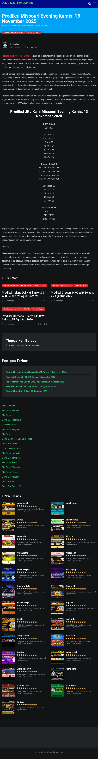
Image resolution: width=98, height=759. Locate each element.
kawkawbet (71, 619)
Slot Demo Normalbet (11, 453)
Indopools (21, 536)
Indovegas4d (23, 503)
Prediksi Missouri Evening (13, 32)
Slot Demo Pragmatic (11, 429)
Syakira (16, 44)
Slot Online (7, 434)
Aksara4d (70, 586)
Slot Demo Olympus (11, 467)
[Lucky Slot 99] (8, 646)
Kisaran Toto (23, 685)
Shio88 (20, 520)
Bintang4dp (71, 569)
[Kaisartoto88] (57, 530)
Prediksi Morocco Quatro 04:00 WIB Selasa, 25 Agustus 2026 (24, 317)
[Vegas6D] (57, 613)
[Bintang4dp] (57, 580)
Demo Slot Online (9, 443)
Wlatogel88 (71, 553)
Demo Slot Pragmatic (11, 420)
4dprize (69, 536)
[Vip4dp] (8, 630)
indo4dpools (71, 503)
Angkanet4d (22, 553)
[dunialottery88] (8, 613)
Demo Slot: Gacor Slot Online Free (17, 439)
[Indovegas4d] (8, 514)
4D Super (21, 702)
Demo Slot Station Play (12, 486)
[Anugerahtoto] (8, 597)
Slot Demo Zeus (9, 406)
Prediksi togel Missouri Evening (16, 56)
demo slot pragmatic (17, 2)
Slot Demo (6, 415)
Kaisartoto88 (72, 520)
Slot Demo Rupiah (10, 472)
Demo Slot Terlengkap (12, 458)
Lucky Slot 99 (23, 636)
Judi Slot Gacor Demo (11, 448)
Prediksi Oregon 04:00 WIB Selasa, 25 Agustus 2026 (30, 377)
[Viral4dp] (8, 663)
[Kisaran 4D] (57, 696)
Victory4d (70, 636)
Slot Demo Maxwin (10, 410)
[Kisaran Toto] (8, 696)
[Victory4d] (57, 646)
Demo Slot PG (8, 481)
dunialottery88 (23, 602)
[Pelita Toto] (57, 679)
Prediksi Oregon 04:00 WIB (62, 285)
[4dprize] (57, 547)
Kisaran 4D (71, 685)
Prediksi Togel (33, 32)
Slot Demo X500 (9, 462)
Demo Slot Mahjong (10, 477)
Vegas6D (70, 602)
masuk (19, 345)
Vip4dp (20, 619)
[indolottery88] (8, 580)
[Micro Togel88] (8, 679)
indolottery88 (23, 569)
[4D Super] (8, 713)
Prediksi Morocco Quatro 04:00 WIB (16, 309)
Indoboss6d (71, 652)
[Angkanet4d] (8, 564)
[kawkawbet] (57, 630)
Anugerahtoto (23, 586)
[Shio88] (8, 530)
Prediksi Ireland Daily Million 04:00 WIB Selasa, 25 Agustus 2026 (23, 294)
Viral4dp (20, 652)
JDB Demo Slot (9, 425)
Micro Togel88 (24, 669)
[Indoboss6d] (57, 663)
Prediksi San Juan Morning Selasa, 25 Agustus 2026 (31, 386)
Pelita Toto (71, 669)
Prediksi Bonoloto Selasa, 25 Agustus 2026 (26, 391)
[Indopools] (8, 547)
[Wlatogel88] (57, 564)
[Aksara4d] (57, 597)
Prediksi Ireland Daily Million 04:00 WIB (17, 285)
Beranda (5, 26)
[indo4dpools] (57, 514)
